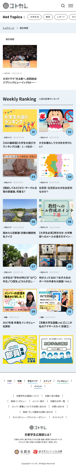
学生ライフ (33, 381)
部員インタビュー (19, 401)
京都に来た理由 (52, 396)
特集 (19, 381)
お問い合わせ (58, 406)
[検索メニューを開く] (62, 5)
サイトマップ (57, 417)
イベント (38, 386)
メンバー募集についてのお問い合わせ (29, 406)
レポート (61, 16)
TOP (9, 381)
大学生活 (34, 16)
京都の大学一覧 (57, 401)
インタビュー (63, 381)
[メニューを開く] (70, 5)
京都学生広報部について (27, 396)
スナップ (47, 381)
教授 (48, 16)
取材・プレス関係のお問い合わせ (38, 412)
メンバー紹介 (38, 401)
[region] (38, 17)
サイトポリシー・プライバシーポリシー (29, 417)
